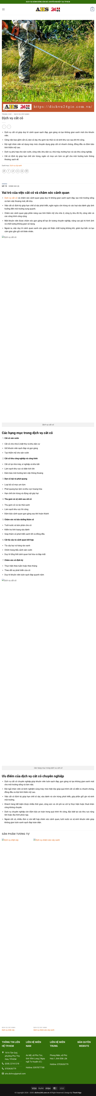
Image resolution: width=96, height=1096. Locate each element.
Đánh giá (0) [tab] (14, 186)
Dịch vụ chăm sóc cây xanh (44, 1030)
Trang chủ (7, 114)
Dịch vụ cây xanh (21, 114)
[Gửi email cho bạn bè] (18, 171)
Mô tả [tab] (4, 186)
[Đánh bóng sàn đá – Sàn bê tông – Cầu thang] (48, 9)
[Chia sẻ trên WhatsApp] (4, 171)
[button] (3, 9)
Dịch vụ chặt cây (8, 1030)
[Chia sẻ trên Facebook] (9, 171)
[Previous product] (9, 127)
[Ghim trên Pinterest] (22, 171)
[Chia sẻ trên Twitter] (13, 171)
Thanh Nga (77, 1093)
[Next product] (4, 127)
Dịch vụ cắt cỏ (10, 198)
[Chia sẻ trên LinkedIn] (27, 171)
